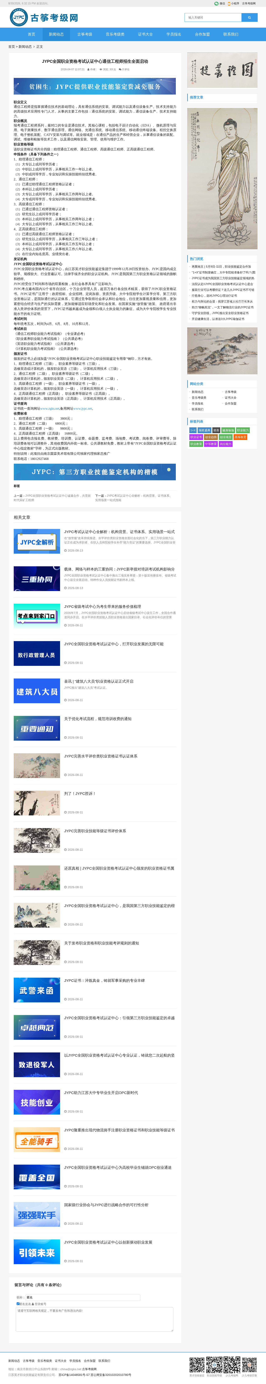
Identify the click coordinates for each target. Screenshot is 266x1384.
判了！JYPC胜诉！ (80, 794)
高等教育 (240, 437)
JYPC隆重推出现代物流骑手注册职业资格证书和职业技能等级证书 (119, 1130)
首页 (31, 34)
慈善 (216, 430)
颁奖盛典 (204, 430)
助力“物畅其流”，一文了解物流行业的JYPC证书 (223, 307)
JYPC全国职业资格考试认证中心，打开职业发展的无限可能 (114, 644)
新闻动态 (56, 34)
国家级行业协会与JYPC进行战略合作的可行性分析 (106, 1205)
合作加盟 (202, 34)
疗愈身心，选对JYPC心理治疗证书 (214, 295)
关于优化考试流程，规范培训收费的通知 (98, 719)
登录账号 (40, 1304)
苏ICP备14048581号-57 (74, 1375)
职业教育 (196, 444)
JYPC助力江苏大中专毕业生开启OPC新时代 (101, 1093)
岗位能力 (226, 444)
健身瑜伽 (228, 430)
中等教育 (211, 444)
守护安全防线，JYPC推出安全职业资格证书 (220, 313)
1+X (193, 430)
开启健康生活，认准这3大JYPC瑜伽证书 (218, 319)
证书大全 (145, 34)
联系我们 (230, 34)
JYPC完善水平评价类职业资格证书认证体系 (100, 756)
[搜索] (249, 17)
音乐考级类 (115, 34)
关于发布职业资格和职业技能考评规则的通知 (101, 943)
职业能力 (243, 430)
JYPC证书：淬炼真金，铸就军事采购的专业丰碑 (104, 980)
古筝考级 (84, 34)
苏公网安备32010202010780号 (111, 1375)
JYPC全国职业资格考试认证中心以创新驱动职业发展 (108, 1242)
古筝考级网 (249, 3)
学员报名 (173, 34)
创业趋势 (211, 437)
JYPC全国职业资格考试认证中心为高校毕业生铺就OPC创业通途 (118, 1167)
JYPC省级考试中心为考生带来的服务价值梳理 (102, 607)
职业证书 (196, 437)
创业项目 (226, 437)
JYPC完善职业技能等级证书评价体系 (95, 831)
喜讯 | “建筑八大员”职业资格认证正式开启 (98, 681)
